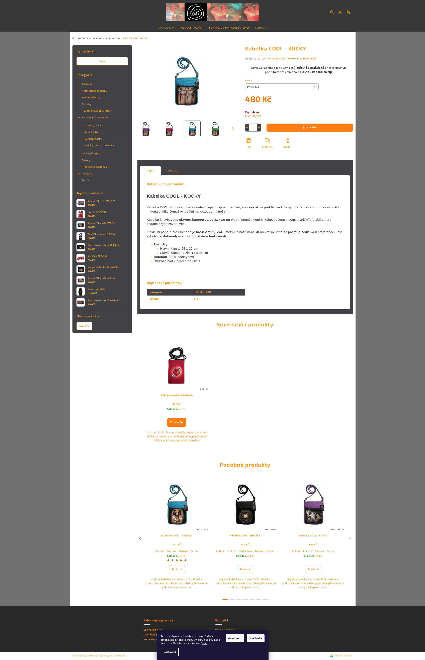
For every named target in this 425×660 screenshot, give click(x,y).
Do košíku (311, 127)
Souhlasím (255, 638)
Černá (194, 551)
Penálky (87, 104)
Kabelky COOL (93, 125)
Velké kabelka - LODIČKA (99, 145)
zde (204, 643)
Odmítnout (234, 638)
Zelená (160, 551)
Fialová (171, 551)
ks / (84, 326)
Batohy (86, 160)
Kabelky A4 (91, 132)
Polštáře (87, 173)
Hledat (102, 61)
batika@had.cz (224, 630)
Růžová (183, 551)
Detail (175, 569)
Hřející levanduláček (94, 167)
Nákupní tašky (93, 139)
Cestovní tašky (91, 153)
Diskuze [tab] (173, 170)
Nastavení (169, 652)
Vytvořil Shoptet (343, 655)
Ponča (86, 180)
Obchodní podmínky (156, 634)
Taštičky (87, 84)
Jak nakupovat (153, 630)
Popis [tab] (150, 170)
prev (140, 538)
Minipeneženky (91, 97)
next (350, 538)
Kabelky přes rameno (95, 117)
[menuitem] (167, 28)
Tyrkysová (245, 551)
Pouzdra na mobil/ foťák (96, 111)
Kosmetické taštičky (94, 91)
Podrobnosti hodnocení (301, 58)
